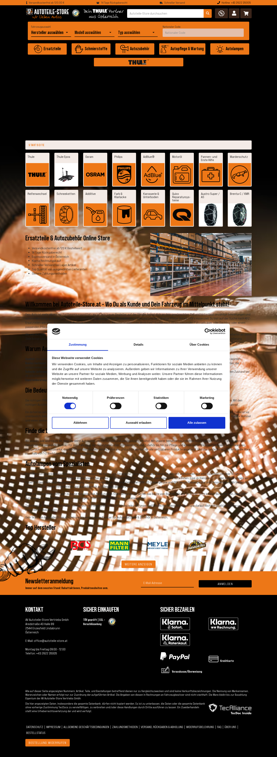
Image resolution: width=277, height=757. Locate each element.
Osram (89, 156)
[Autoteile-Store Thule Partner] (103, 13)
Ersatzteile (52, 48)
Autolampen (235, 48)
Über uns (230, 727)
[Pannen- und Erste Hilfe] (210, 174)
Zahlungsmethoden (125, 727)
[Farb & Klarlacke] (124, 214)
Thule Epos (63, 156)
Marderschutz (239, 156)
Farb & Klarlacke (120, 195)
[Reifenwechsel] (37, 214)
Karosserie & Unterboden (151, 195)
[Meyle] (158, 545)
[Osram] (95, 174)
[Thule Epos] (66, 174)
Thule (31, 156)
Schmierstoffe (96, 48)
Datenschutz (34, 727)
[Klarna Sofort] (175, 624)
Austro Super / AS (210, 195)
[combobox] (47, 33)
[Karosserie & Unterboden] (153, 214)
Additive (90, 193)
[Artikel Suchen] (208, 13)
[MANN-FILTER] (119, 545)
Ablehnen (80, 423)
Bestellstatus (35, 733)
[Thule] (138, 62)
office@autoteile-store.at (51, 640)
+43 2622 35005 (46, 653)
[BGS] (81, 545)
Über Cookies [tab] (199, 344)
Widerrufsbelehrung (200, 727)
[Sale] (221, 13)
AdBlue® (149, 156)
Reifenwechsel (37, 193)
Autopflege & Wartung (187, 48)
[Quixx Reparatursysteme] (182, 214)
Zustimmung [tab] (78, 344)
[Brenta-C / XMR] (239, 214)
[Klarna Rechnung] (223, 624)
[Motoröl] (182, 174)
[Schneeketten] (66, 214)
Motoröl (177, 156)
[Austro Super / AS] (210, 214)
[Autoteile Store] (47, 13)
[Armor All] (196, 545)
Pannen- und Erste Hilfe (209, 158)
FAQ (219, 727)
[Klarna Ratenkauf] (175, 639)
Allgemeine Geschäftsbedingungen (86, 727)
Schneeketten (66, 193)
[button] (234, 13)
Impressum (53, 727)
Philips (118, 156)
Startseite (37, 145)
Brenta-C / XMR (239, 193)
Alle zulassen (196, 423)
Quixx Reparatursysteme (181, 197)
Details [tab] (139, 344)
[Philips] (124, 174)
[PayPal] (175, 655)
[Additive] (95, 214)
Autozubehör (139, 48)
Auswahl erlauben (138, 423)
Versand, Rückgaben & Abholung (162, 727)
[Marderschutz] (239, 174)
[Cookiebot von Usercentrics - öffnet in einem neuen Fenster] (207, 331)
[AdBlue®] (153, 174)
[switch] (115, 406)
